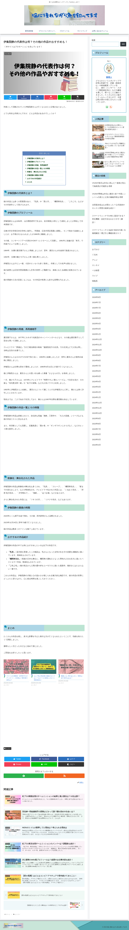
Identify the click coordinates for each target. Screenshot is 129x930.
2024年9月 (96, 355)
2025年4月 (96, 324)
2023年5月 (96, 440)
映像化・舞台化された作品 (37, 172)
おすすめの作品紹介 (34, 178)
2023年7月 (96, 429)
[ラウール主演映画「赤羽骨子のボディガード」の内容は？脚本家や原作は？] (16, 666)
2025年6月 (96, 313)
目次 (41, 153)
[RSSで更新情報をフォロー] (65, 775)
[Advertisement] (44, 132)
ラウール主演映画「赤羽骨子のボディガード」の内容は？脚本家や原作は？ (17, 678)
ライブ (95, 276)
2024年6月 (96, 371)
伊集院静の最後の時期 (35, 175)
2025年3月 (96, 329)
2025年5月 (96, 318)
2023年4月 (96, 445)
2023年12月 (97, 403)
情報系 (95, 281)
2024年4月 (96, 382)
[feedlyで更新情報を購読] (24, 775)
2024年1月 (96, 397)
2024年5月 (96, 376)
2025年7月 (96, 308)
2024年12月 (97, 339)
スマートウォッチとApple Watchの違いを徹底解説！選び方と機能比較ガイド (109, 231)
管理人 (109, 77)
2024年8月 (96, 361)
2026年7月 (96, 303)
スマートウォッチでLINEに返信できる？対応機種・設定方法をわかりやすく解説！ (108, 219)
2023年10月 (97, 413)
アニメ (95, 260)
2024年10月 (97, 350)
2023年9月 (96, 418)
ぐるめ (95, 255)
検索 (93, 40)
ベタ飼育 (95, 271)
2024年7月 (96, 366)
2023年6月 (96, 434)
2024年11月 (97, 345)
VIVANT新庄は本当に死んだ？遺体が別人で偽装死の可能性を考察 (109, 184)
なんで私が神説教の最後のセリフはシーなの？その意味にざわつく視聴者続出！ (44, 678)
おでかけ (95, 249)
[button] (77, 97)
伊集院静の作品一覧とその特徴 (38, 168)
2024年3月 (96, 387)
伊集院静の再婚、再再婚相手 (37, 165)
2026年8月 (96, 297)
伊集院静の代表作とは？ (36, 158)
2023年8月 (96, 424)
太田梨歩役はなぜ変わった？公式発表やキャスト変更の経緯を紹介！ (108, 206)
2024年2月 (96, 392)
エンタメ (8, 748)
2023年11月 (97, 408)
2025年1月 (96, 334)
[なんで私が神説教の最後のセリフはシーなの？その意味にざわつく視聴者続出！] (43, 666)
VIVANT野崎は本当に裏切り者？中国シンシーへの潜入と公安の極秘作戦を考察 (109, 195)
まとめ (29, 182)
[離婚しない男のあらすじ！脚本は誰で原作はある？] (71, 666)
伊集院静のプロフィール (36, 162)
